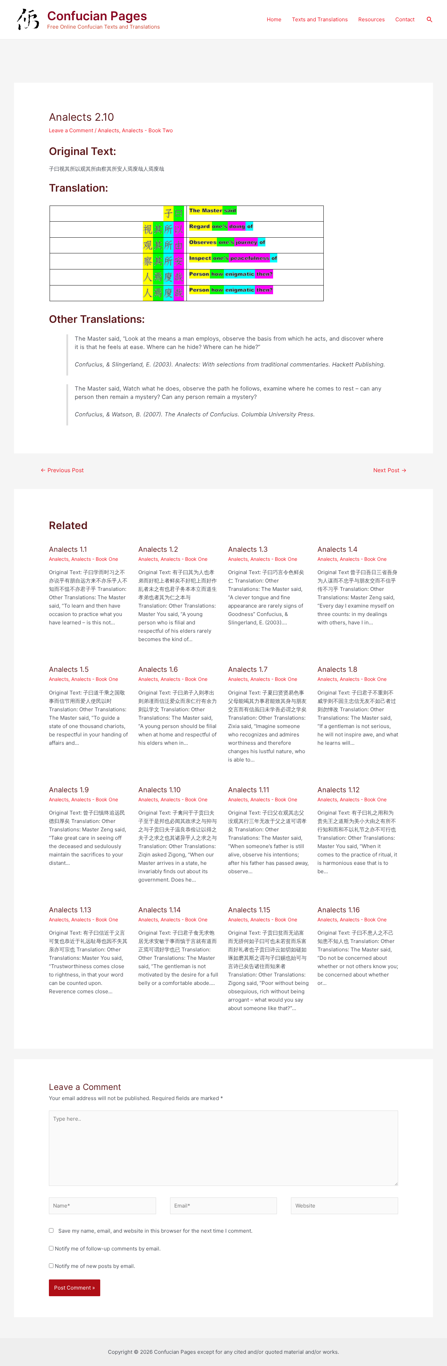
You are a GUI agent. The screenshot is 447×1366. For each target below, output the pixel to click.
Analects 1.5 (69, 669)
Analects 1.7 (248, 669)
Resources (371, 19)
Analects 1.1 (68, 549)
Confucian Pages (97, 15)
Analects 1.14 (159, 910)
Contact (405, 19)
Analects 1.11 (248, 790)
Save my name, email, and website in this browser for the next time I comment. (155, 1230)
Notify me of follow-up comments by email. (108, 1248)
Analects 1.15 (249, 910)
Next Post (389, 470)
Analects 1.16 (338, 910)
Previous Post (62, 470)
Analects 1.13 (70, 910)
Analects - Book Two (147, 130)
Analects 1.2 (158, 549)
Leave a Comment (71, 130)
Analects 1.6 (158, 669)
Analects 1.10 (159, 790)
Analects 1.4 (337, 549)
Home (274, 19)
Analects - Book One (94, 559)
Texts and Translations (320, 19)
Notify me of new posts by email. (95, 1266)
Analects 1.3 (248, 549)
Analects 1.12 (338, 790)
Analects (108, 130)
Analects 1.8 (337, 669)
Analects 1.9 (69, 790)
